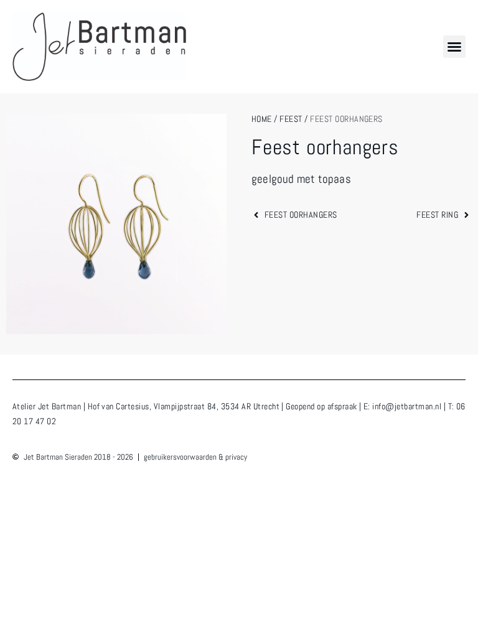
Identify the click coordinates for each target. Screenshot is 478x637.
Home (261, 118)
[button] (454, 46)
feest (290, 118)
